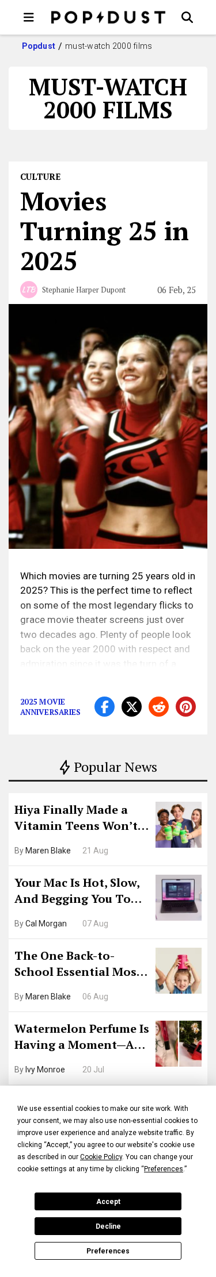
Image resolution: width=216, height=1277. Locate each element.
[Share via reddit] (159, 707)
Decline (108, 1226)
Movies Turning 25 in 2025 (104, 230)
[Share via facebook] (104, 707)
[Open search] (187, 17)
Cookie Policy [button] (101, 1157)
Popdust (39, 46)
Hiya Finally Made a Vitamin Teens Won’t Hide (76, 819)
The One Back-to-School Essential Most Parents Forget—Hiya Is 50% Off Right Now (81, 965)
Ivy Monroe (45, 1069)
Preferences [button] (163, 1169)
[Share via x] (132, 707)
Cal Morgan (46, 923)
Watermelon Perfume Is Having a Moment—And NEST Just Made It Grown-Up (82, 1038)
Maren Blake (48, 850)
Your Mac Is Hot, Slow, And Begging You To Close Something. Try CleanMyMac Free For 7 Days (80, 892)
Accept (108, 1202)
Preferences (108, 1251)
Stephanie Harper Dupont (84, 289)
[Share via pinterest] (186, 707)
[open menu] (29, 17)
